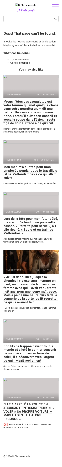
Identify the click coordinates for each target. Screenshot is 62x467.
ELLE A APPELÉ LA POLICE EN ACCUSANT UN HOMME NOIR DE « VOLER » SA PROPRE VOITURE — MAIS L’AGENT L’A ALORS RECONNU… (28, 411)
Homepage (23, 62)
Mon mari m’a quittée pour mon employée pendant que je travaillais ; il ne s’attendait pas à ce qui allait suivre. (30, 172)
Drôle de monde (25, 10)
